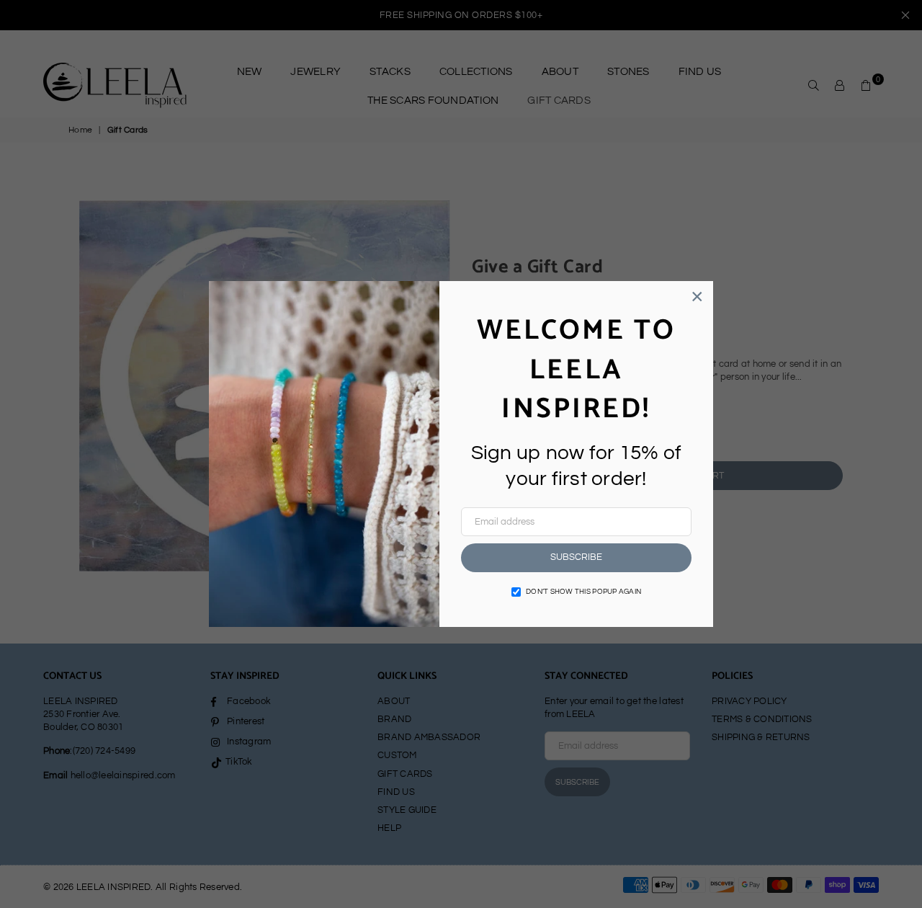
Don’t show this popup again (583, 591)
